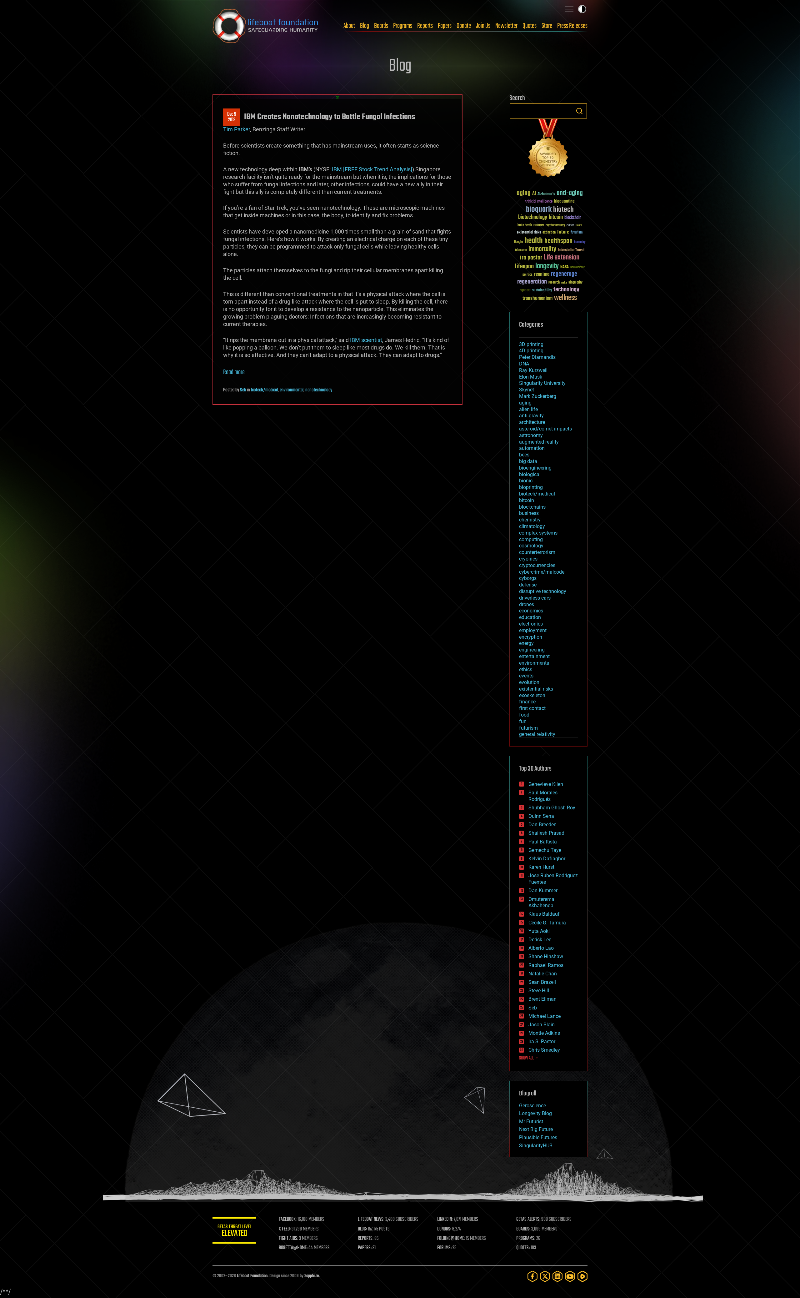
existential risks (529, 232)
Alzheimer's (546, 194)
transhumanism (537, 298)
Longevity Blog (535, 1113)
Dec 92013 (231, 117)
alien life (528, 409)
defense (528, 585)
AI (534, 194)
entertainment (534, 656)
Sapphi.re (311, 1276)
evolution (529, 682)
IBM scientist (366, 340)
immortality (542, 249)
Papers (445, 26)
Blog (364, 26)
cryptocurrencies (537, 565)
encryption (530, 637)
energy (526, 643)
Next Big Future (536, 1129)
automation (532, 448)
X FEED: (285, 1229)
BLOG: (362, 1229)
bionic (525, 481)
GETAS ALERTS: (528, 1219)
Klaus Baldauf (544, 914)
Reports (425, 26)
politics (527, 275)
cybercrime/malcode (541, 572)
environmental (291, 390)
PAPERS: (365, 1248)
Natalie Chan (542, 974)
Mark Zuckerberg (537, 396)
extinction (549, 233)
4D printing (531, 351)
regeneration (532, 281)
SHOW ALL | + (528, 1058)
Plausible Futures (538, 1137)
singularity (575, 283)
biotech (563, 209)
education (530, 617)
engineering (532, 650)
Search (579, 110)
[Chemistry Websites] (548, 149)
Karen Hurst (541, 867)
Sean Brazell (542, 982)
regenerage (564, 274)
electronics (531, 624)
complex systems (538, 533)
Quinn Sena (541, 816)
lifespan (524, 266)
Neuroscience (577, 267)
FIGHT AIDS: (288, 1239)
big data (528, 461)
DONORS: (444, 1229)
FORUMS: (444, 1248)
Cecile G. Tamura (547, 923)
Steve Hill (538, 991)
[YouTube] (570, 1276)
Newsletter (506, 26)
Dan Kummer (543, 890)
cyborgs (528, 578)
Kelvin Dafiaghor (546, 859)
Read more (234, 372)
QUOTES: (523, 1248)
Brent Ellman (542, 999)
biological (530, 474)
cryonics (528, 559)
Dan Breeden (542, 825)
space (525, 290)
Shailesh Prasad (546, 833)
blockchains (532, 507)
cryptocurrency (555, 226)
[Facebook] (533, 1276)
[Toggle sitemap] (569, 9)
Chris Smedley (544, 1050)
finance (527, 702)
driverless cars (535, 598)
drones (526, 604)
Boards (381, 26)
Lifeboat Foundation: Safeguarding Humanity (265, 26)
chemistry (530, 520)
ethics (525, 669)
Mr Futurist (531, 1121)
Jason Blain (541, 1025)
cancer (538, 225)
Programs (402, 26)
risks (564, 282)
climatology (532, 526)
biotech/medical (264, 390)
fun (523, 721)
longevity (547, 266)
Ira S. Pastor (541, 1041)
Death (579, 225)
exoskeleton (532, 695)
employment (533, 630)
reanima (541, 274)
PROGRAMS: (525, 1239)
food (524, 715)
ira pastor (531, 257)
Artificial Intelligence (538, 202)
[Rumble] (583, 1276)
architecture (532, 422)
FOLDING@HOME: (451, 1239)
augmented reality (539, 442)
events (526, 676)
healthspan (558, 241)
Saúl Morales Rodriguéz (543, 796)
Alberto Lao (541, 948)
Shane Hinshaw (545, 956)
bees (524, 455)
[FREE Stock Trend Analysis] (377, 169)
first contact (532, 708)
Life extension (561, 258)
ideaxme (521, 250)
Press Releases (572, 26)
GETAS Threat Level (234, 1231)
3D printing (531, 344)
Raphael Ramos (545, 965)
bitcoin (556, 217)
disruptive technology (542, 591)
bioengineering (535, 468)
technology (566, 290)
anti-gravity (531, 416)
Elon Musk (530, 377)
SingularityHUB (535, 1146)
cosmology (531, 546)
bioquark (539, 209)
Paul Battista (542, 842)
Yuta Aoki (539, 931)
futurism (576, 233)
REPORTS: (365, 1239)
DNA (524, 364)
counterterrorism (537, 552)
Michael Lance (544, 1016)
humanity (580, 242)
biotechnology (532, 217)
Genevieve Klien (545, 784)
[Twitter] (545, 1276)
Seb (243, 390)
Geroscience (532, 1106)
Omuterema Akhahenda (541, 902)
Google (518, 242)
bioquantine (564, 201)
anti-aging (570, 193)
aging (524, 193)
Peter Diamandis (537, 357)
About (349, 26)
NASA (564, 267)
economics (531, 611)
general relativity (537, 734)
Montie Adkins (544, 1033)
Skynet (526, 390)
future (563, 232)
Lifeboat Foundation (252, 1276)
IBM (337, 169)
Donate (464, 26)
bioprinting (531, 487)
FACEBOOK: (288, 1219)
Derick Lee (539, 940)
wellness (565, 298)
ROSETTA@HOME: (293, 1248)
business (529, 513)
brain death (525, 226)
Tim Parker (236, 129)
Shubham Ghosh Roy (551, 808)
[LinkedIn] (557, 1276)
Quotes (529, 26)
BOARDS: (523, 1229)
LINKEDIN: (445, 1219)
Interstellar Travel (571, 250)
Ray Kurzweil (533, 370)
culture (570, 225)
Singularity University (542, 383)
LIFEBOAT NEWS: (371, 1219)
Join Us (483, 26)
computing (531, 539)
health (533, 240)
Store (547, 26)
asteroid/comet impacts (545, 429)
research (554, 283)
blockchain (572, 217)
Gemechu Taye (544, 850)
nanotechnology (318, 390)
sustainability (542, 291)
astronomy (531, 435)
